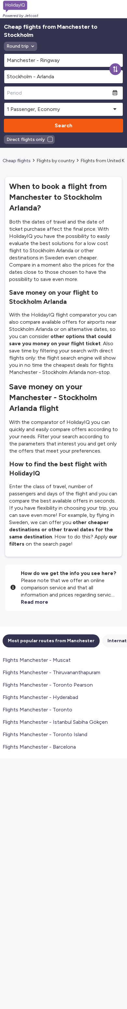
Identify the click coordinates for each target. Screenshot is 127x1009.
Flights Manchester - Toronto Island (45, 734)
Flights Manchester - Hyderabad (40, 697)
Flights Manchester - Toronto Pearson (48, 685)
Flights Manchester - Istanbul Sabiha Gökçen (55, 722)
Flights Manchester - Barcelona (39, 747)
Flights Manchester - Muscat (37, 660)
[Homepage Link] (20, 6)
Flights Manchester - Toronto (37, 709)
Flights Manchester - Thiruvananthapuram (51, 672)
